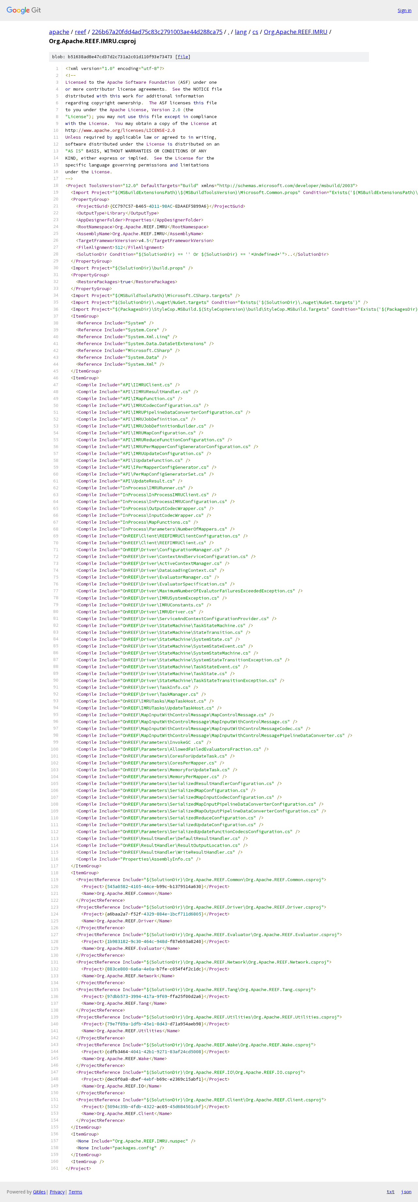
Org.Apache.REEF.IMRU (296, 32)
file (183, 57)
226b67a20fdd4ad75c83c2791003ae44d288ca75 (157, 32)
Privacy (57, 1192)
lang (241, 32)
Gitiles (39, 1192)
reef (80, 32)
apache (59, 32)
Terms (75, 1192)
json (406, 1191)
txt (390, 1191)
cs (255, 32)
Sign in (404, 10)
